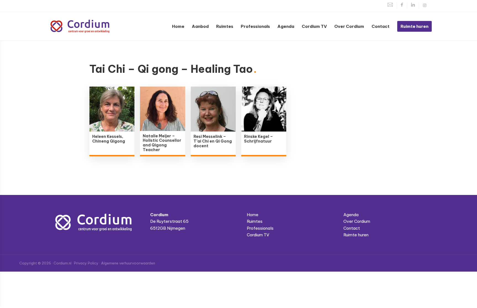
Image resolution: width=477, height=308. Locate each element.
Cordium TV (258, 234)
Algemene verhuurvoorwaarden (128, 263)
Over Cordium (356, 221)
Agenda (351, 214)
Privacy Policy (86, 263)
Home (252, 214)
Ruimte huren (356, 234)
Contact (351, 228)
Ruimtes (255, 221)
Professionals (260, 228)
